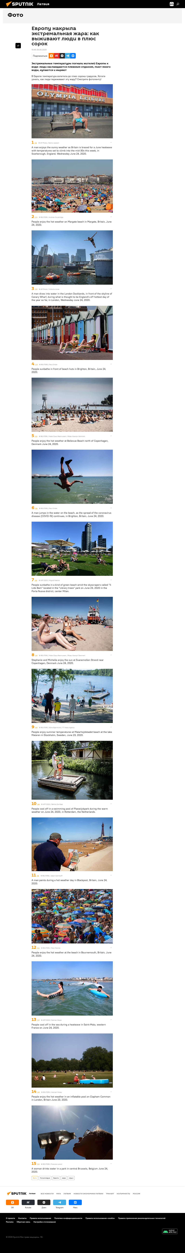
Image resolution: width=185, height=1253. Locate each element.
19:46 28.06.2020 (39, 49)
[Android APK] (170, 1232)
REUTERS (44, 217)
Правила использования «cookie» (100, 1218)
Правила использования (40, 1218)
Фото (35, 1178)
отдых (71, 1178)
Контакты (22, 1218)
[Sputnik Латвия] (20, 7)
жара (64, 1178)
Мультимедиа (45, 1178)
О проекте (10, 1218)
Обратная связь (23, 1222)
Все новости (47, 1193)
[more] (111, 142)
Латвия (67, 1193)
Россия (136, 1193)
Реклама (9, 1222)
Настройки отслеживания (44, 1222)
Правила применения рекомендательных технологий (141, 1218)
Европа (56, 1178)
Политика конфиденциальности (68, 1218)
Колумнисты (123, 1193)
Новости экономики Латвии (88, 1193)
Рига (58, 1193)
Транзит (110, 1193)
